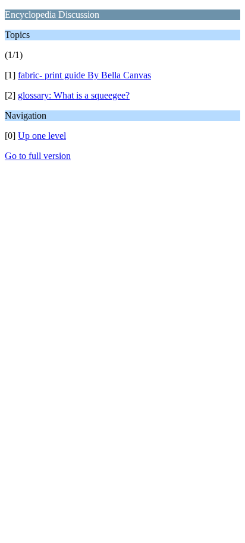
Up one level (42, 136)
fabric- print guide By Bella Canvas (84, 75)
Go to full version (38, 156)
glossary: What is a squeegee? (74, 95)
